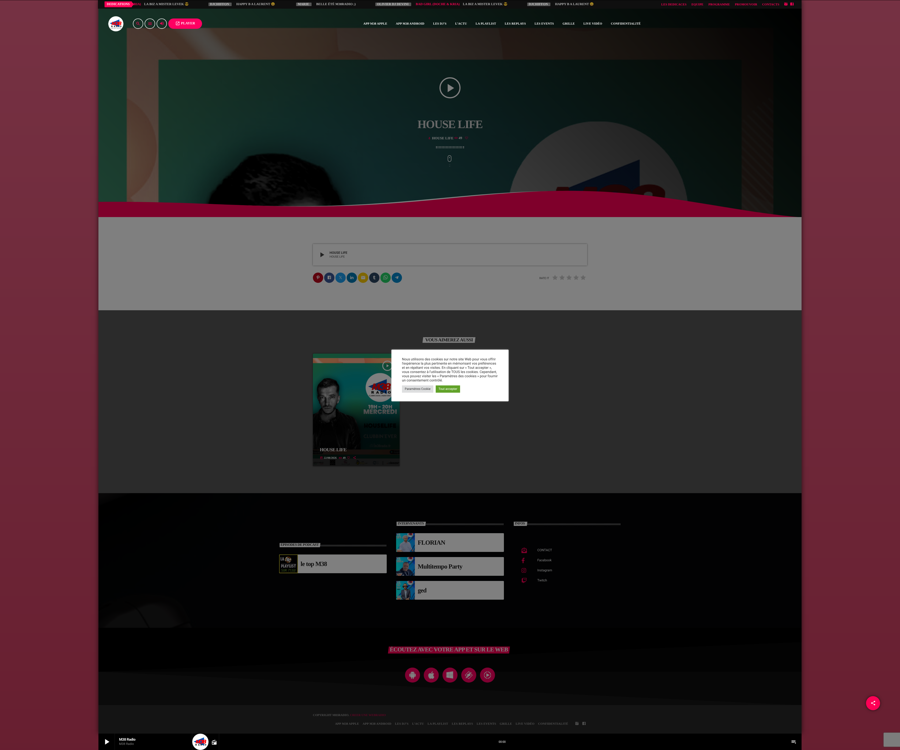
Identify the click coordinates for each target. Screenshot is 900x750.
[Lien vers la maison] (116, 24)
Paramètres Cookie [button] (418, 389)
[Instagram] (786, 4)
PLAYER (185, 23)
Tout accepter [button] (448, 389)
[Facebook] (792, 4)
